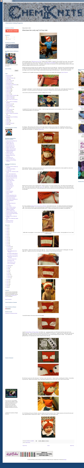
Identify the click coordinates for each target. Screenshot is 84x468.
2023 (7, 231)
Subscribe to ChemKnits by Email (11, 313)
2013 (7, 279)
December (9, 246)
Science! (7, 120)
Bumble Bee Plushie (10, 179)
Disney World (8, 82)
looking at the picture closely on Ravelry (38, 205)
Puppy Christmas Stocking (11, 207)
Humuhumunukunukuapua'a (11, 196)
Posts (8, 37)
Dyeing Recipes (9, 83)
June (8, 270)
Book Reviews (8, 75)
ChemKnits (28, 440)
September (9, 265)
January (8, 277)
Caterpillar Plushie (9, 183)
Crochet (7, 79)
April (8, 273)
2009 (7, 285)
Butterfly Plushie (9, 181)
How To (7, 92)
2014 (7, 245)
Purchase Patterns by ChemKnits (12, 113)
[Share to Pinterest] (44, 441)
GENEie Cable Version (10, 147)
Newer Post (25, 445)
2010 (7, 284)
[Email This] (39, 441)
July (8, 268)
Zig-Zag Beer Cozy (9, 222)
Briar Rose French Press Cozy (11, 177)
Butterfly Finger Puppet (10, 180)
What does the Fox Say (36, 61)
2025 (7, 228)
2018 (7, 239)
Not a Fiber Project (9, 106)
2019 (7, 237)
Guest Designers (9, 87)
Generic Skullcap (9, 192)
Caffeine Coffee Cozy (10, 143)
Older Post (72, 445)
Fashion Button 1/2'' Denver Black (32, 332)
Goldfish (7, 193)
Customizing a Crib (10, 260)
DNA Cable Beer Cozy (10, 144)
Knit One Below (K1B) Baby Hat (11, 199)
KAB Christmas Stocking (10, 197)
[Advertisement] (10, 335)
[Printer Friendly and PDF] (47, 441)
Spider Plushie (8, 214)
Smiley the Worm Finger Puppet (12, 213)
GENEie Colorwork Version (11, 148)
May (8, 271)
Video (7, 124)
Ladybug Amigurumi (9, 200)
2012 (7, 281)
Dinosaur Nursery (9, 80)
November (9, 248)
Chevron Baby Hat (9, 184)
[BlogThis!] (40, 441)
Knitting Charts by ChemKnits (11, 95)
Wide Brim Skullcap (9, 220)
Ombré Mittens (8, 205)
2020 (7, 236)
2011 (7, 282)
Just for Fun (8, 94)
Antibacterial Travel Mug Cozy (11, 140)
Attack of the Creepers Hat (11, 173)
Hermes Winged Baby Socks (11, 195)
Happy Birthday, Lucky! (11, 262)
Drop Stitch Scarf (9, 187)
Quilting (7, 115)
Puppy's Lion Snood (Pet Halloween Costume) (10, 209)
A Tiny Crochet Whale (11, 263)
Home (48, 445)
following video (41, 129)
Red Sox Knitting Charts (10, 210)
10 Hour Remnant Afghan (10, 168)
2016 (7, 242)
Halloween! (8, 88)
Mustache (8, 201)
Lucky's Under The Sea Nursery (12, 99)
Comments (9, 39)
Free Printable (8, 86)
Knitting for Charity (9, 98)
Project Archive (27, 442)
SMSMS (7, 119)
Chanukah (8, 76)
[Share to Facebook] (42, 441)
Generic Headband (9, 191)
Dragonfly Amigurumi (10, 185)
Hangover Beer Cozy (10, 153)
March (8, 274)
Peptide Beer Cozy (9, 157)
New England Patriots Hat (10, 203)
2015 (7, 243)
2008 (7, 287)
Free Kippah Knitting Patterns (12, 253)
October (8, 249)
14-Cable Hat (8, 170)
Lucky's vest (41, 186)
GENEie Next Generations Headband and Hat (11, 151)
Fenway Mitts (8, 188)
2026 (7, 226)
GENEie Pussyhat (9, 152)
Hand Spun (8, 91)
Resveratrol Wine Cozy (10, 158)
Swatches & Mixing (9, 123)
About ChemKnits (8, 299)
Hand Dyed (8, 90)
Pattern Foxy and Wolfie (50, 62)
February (9, 276)
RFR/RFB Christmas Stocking (11, 212)
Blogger (65, 459)
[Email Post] (36, 440)
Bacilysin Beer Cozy (9, 142)
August (8, 267)
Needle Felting (8, 105)
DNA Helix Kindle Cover (10, 146)
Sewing (7, 121)
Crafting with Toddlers (10, 78)
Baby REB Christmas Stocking (11, 176)
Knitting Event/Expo (9, 96)
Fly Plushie (8, 189)
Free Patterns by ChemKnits (11, 84)
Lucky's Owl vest (64, 72)
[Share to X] (41, 441)
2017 (7, 240)
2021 (7, 234)
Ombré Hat (8, 204)
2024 (7, 229)
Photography (8, 110)
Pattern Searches (9, 109)
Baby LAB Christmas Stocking (11, 175)
